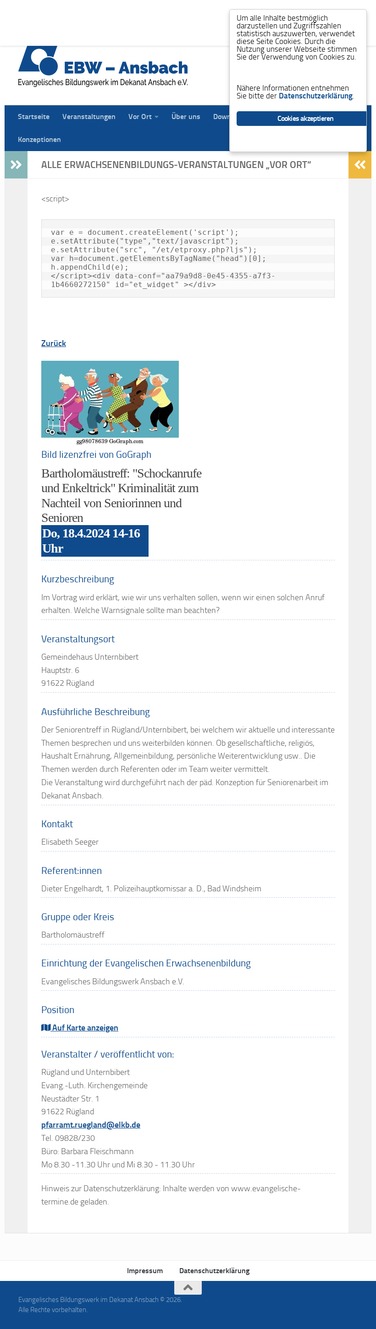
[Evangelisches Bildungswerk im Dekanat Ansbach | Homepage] (103, 64)
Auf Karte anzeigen (84, 1028)
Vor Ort (133, 11)
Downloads (223, 11)
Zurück (53, 343)
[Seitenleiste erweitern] (16, 165)
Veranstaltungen (82, 11)
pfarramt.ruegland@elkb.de (90, 1125)
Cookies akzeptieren (305, 118)
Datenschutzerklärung (214, 1270)
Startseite (27, 11)
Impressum (145, 1270)
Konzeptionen (32, 34)
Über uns (179, 11)
